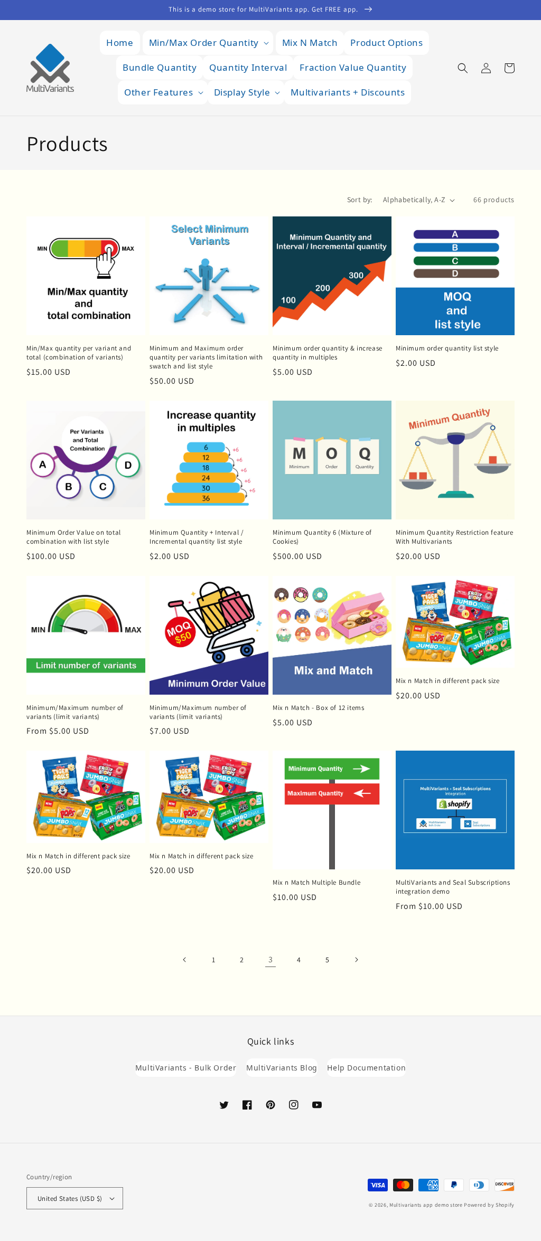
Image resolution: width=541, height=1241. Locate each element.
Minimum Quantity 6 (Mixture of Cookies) (322, 537)
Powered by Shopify (489, 1204)
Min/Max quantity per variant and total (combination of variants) (78, 353)
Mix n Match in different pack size (447, 681)
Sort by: (359, 199)
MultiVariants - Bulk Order (186, 1068)
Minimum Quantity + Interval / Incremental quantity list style (197, 537)
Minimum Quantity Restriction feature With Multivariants (455, 537)
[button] (208, 43)
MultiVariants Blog (282, 1068)
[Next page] (356, 959)
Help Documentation (366, 1068)
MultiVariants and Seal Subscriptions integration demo (453, 887)
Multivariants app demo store (426, 1204)
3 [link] (270, 959)
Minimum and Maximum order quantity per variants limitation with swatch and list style (206, 357)
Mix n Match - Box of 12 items (318, 708)
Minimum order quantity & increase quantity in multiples (328, 353)
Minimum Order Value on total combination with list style (73, 537)
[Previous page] (185, 959)
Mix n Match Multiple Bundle (316, 882)
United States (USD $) (70, 1198)
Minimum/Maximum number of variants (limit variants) (75, 712)
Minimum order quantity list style (447, 348)
